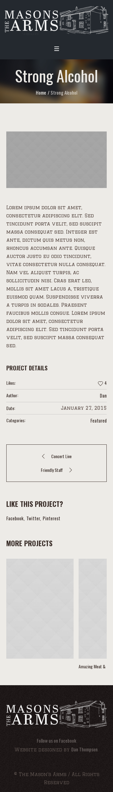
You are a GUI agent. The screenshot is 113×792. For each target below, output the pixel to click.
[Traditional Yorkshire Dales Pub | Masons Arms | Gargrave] (56, 20)
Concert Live (61, 456)
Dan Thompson (84, 749)
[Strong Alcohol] (56, 159)
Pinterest (51, 518)
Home (41, 92)
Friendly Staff (52, 470)
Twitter (33, 518)
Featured (98, 420)
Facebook (15, 518)
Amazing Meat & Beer (36, 666)
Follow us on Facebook (56, 740)
